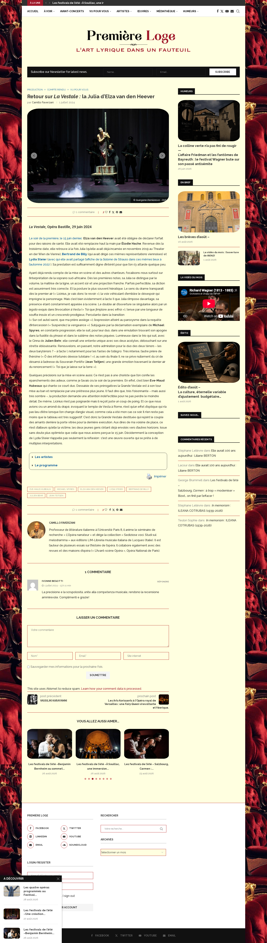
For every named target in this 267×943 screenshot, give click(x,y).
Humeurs (189, 11)
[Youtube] (227, 11)
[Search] (238, 11)
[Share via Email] (121, 212)
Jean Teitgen (56, 495)
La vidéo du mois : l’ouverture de (221, 254)
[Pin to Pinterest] (117, 212)
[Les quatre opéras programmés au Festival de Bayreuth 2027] (12, 891)
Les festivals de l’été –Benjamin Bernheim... (39, 931)
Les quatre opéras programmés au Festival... (36, 891)
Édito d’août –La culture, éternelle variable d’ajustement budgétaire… (202, 391)
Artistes (123, 11)
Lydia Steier (116, 489)
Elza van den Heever (91, 489)
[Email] (232, 11)
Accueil (33, 11)
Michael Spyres (65, 489)
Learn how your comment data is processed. (111, 688)
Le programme (46, 465)
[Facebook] (218, 11)
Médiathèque (166, 11)
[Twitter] (222, 11)
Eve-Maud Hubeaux (40, 489)
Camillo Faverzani (43, 102)
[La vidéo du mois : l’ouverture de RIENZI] (189, 258)
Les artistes (44, 457)
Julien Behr (36, 495)
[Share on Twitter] (113, 212)
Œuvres (143, 11)
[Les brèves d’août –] (209, 211)
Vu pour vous (99, 11)
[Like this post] (106, 212)
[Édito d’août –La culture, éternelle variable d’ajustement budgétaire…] (209, 362)
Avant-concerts (72, 11)
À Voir (48, 11)
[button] (45, 3)
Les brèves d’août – (193, 237)
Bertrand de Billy (139, 489)
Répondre (163, 582)
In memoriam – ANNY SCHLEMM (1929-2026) (81, 2)
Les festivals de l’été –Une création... (38, 912)
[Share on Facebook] (109, 212)
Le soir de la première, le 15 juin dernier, (56, 238)
